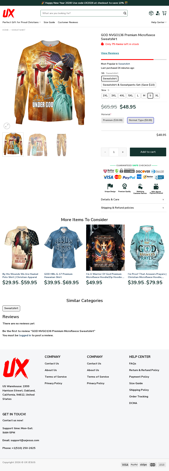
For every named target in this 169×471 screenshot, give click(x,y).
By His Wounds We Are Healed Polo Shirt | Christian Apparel (20, 275)
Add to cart (148, 152)
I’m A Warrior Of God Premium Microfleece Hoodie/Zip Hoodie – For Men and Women (104, 275)
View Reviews (110, 53)
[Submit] (125, 13)
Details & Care (110, 199)
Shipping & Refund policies (117, 208)
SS (102, 73)
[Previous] (9, 83)
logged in (25, 335)
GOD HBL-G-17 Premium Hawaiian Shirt (58, 275)
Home (5, 30)
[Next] (90, 83)
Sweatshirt (19, 30)
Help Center (157, 22)
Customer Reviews (68, 22)
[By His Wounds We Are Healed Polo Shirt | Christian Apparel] (21, 248)
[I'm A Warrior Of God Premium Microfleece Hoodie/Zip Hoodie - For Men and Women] (105, 248)
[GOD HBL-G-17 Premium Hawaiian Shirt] (63, 248)
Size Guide (49, 22)
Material (106, 114)
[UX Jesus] (18, 13)
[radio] (110, 78)
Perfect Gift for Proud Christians (20, 22)
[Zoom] (7, 126)
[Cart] (164, 13)
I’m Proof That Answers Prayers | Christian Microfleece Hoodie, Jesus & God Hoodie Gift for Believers (147, 275)
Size (103, 90)
